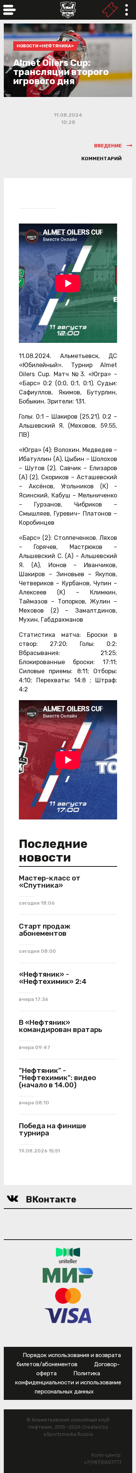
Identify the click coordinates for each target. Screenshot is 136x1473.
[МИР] (68, 1275)
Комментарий (101, 158)
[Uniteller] (68, 1255)
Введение (108, 146)
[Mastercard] (68, 1295)
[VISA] (68, 1315)
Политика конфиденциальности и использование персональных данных (68, 1382)
